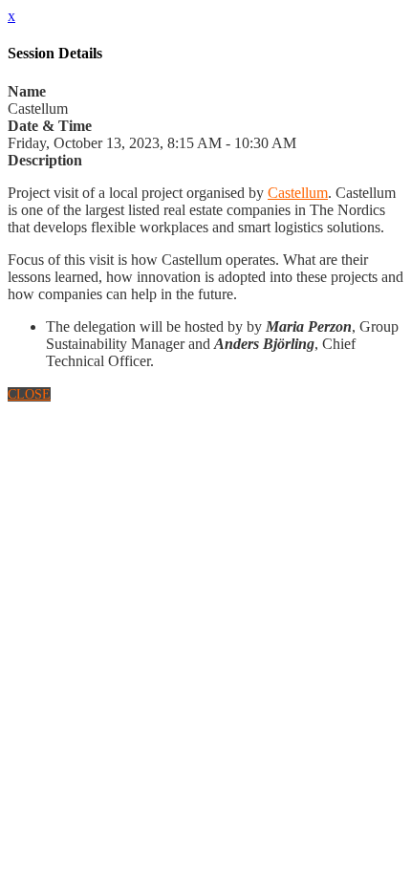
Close (29, 394)
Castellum (298, 193)
